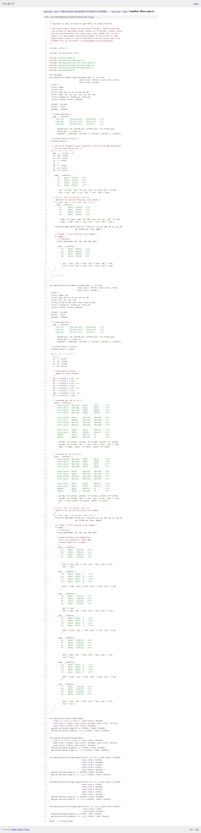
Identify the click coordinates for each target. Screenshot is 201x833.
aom (56, 11)
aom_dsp (115, 11)
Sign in (196, 4)
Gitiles (14, 829)
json (197, 829)
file (91, 17)
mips (124, 11)
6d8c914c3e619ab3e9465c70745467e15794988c (83, 11)
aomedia (48, 11)
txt (191, 829)
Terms (26, 829)
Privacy (20, 829)
